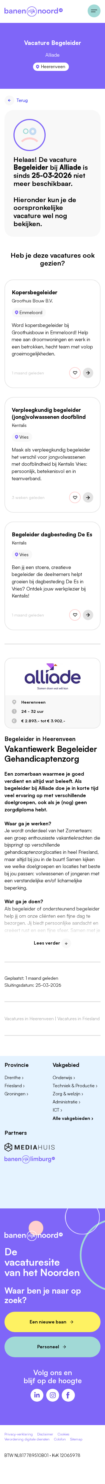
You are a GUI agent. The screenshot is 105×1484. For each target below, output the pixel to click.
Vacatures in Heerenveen (29, 1018)
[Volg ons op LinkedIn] (37, 1396)
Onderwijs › (64, 1077)
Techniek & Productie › (75, 1085)
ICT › (57, 1110)
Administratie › (66, 1102)
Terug (22, 100)
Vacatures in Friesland (78, 1018)
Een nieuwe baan (48, 1322)
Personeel (48, 1346)
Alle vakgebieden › (73, 1118)
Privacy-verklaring (18, 1434)
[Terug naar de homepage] (43, 11)
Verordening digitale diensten (27, 1439)
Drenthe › (14, 1077)
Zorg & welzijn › (68, 1093)
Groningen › (16, 1093)
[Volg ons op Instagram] (52, 1396)
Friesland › (14, 1085)
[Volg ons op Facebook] (68, 1396)
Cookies (63, 1434)
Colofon (60, 1439)
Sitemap (76, 1439)
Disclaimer (45, 1434)
